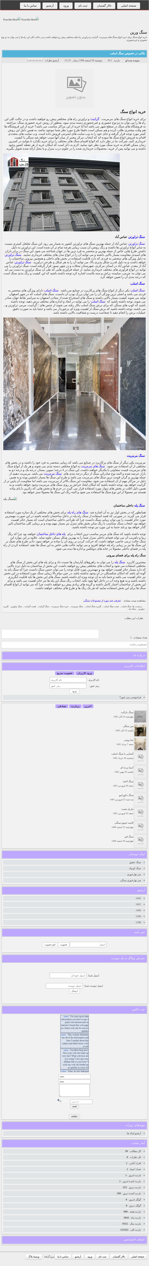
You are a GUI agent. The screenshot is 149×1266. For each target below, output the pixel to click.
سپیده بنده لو (132, 60)
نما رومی (124, 742)
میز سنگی (124, 728)
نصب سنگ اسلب (111, 606)
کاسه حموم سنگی (122, 825)
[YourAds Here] (30, 19)
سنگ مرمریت (136, 455)
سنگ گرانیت (43, 606)
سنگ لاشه (123, 783)
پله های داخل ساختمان (51, 534)
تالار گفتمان (104, 5)
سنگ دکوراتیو (121, 797)
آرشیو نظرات (52, 60)
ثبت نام (82, 5)
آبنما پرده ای (123, 769)
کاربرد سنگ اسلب (93, 606)
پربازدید (75, 706)
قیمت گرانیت (30, 606)
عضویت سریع (65, 673)
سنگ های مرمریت (93, 466)
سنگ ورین (138, 32)
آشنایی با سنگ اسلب (122, 755)
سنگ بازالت (123, 714)
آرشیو (50, 5)
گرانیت (94, 119)
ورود (66, 5)
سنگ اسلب (137, 283)
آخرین (87, 706)
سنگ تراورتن (136, 236)
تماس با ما (30, 5)
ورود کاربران (84, 673)
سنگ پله (139, 505)
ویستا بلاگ (33, 1256)
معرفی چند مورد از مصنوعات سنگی (102, 600)
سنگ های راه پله (77, 512)
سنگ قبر (122, 838)
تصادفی (61, 706)
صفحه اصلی (128, 5)
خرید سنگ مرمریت (59, 606)
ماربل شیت (123, 811)
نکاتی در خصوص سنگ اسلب (127, 53)
